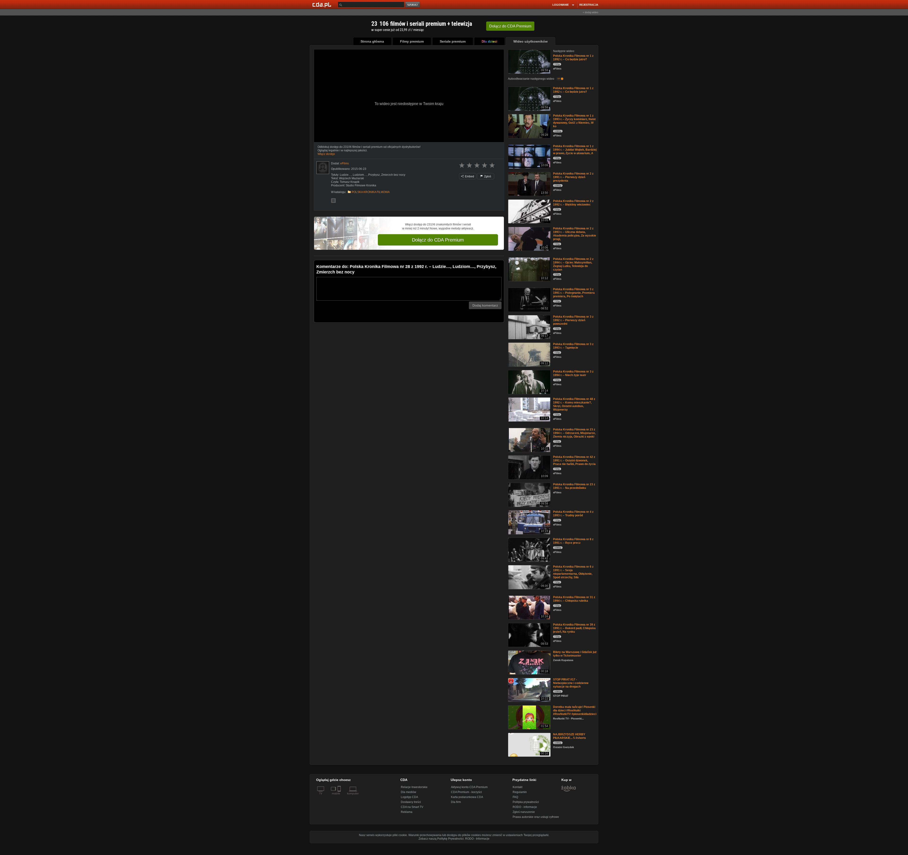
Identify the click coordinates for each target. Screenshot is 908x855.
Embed (469, 176)
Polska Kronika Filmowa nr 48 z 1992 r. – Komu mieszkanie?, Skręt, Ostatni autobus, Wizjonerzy (574, 404)
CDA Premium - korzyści (466, 792)
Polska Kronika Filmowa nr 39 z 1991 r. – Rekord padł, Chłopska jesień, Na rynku (574, 628)
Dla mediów (408, 792)
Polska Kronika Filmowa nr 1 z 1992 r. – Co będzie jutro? (573, 57)
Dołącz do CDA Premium (438, 239)
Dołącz (510, 26)
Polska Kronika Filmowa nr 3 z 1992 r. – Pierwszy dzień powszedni (573, 320)
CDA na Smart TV (412, 807)
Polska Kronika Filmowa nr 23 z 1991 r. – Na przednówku (574, 486)
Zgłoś (487, 176)
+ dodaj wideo (590, 12)
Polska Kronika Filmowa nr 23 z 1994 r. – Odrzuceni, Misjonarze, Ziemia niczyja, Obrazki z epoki (574, 433)
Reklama (406, 812)
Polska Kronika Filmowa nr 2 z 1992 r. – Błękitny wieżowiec (573, 202)
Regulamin (520, 792)
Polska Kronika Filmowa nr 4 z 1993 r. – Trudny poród (573, 513)
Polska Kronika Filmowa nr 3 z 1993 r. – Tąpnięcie (573, 345)
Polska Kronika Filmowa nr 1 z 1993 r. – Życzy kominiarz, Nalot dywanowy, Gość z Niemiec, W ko (574, 121)
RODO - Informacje (477, 838)
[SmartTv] (339, 796)
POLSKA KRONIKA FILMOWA (371, 192)
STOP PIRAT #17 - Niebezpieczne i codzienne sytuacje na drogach (571, 683)
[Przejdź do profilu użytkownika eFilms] (322, 167)
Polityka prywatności (526, 802)
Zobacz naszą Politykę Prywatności (441, 838)
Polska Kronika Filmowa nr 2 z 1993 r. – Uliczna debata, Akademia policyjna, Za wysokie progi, (574, 234)
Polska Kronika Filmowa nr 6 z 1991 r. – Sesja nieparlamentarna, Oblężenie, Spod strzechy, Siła (573, 572)
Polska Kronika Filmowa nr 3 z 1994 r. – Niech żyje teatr (573, 373)
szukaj (413, 5)
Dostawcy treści (411, 802)
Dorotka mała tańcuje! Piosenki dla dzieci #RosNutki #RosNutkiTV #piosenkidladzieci (574, 710)
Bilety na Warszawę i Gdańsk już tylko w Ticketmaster (575, 653)
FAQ (515, 797)
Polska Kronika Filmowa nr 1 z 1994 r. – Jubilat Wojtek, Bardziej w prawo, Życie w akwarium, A (575, 150)
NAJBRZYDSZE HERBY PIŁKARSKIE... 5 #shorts (569, 736)
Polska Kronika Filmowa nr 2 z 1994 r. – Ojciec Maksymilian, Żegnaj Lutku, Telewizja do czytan (573, 264)
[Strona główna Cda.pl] (322, 4)
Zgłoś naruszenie (524, 812)
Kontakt (517, 787)
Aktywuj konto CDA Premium (469, 787)
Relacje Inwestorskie (414, 787)
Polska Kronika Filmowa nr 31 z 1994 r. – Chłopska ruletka (574, 599)
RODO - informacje (525, 807)
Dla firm (456, 802)
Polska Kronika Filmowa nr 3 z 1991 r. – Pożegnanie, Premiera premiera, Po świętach (574, 293)
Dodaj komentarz (485, 305)
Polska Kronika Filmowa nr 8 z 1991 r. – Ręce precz (573, 541)
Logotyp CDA (409, 797)
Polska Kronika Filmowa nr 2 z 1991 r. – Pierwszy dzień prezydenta (573, 177)
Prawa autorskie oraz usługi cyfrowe (536, 817)
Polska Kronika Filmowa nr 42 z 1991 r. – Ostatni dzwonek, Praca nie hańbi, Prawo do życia (574, 460)
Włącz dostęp (326, 154)
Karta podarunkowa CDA (467, 797)
